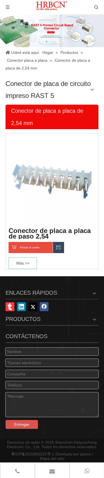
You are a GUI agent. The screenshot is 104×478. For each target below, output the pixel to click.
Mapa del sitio (52, 458)
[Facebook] (44, 306)
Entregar (21, 424)
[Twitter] (32, 306)
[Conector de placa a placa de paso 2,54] (52, 179)
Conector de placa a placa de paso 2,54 (50, 233)
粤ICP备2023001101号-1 (32, 454)
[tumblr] (10, 306)
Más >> (22, 263)
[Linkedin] (21, 306)
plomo (85, 454)
